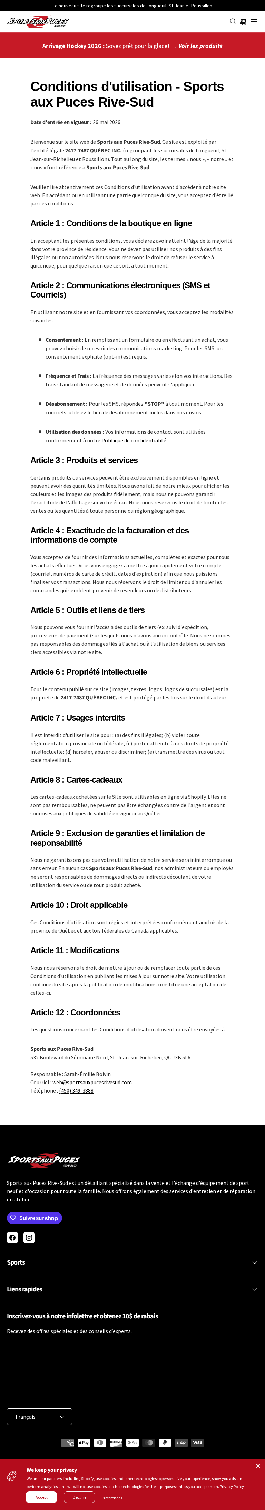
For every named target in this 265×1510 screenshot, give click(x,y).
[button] (242, 21)
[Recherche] (233, 21)
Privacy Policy (232, 1486)
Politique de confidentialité (133, 440)
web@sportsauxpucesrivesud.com (92, 1082)
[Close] (258, 1465)
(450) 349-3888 (76, 1090)
